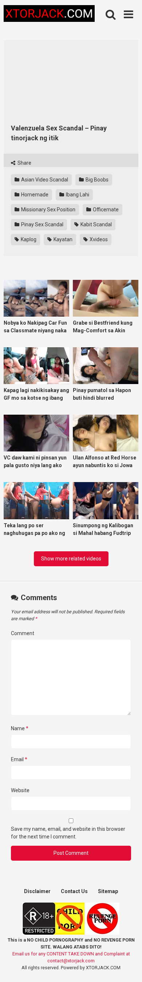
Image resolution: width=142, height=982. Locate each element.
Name (19, 728)
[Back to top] (128, 967)
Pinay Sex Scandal (41, 224)
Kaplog (28, 239)
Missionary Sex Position (47, 209)
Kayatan (62, 239)
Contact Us (74, 891)
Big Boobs (96, 180)
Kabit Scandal (95, 224)
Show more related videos (71, 559)
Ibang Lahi (77, 194)
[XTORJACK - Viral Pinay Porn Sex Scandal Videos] (49, 14)
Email (19, 759)
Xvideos (98, 239)
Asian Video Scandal (44, 180)
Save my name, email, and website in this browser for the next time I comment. (68, 833)
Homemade (34, 194)
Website (20, 790)
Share (23, 163)
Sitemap (108, 891)
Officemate (105, 209)
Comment (22, 633)
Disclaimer (37, 891)
